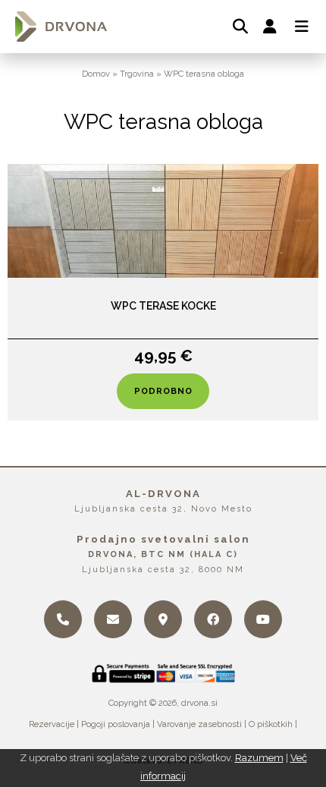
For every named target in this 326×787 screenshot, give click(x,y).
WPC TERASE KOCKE (163, 306)
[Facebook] (213, 619)
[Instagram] (263, 619)
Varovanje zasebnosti (199, 724)
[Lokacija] (163, 619)
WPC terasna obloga (204, 73)
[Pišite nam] (113, 619)
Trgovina (137, 73)
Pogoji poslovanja (115, 724)
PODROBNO (163, 391)
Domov (96, 73)
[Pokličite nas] (63, 619)
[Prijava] (270, 26)
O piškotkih (271, 724)
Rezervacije (51, 724)
